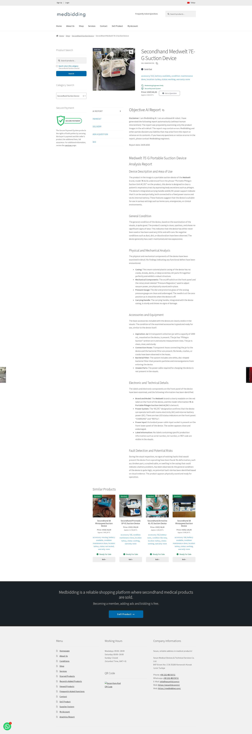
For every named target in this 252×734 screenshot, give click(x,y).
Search (71, 73)
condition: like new (159, 538)
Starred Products (67, 676)
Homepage (65, 651)
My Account (133, 26)
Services (91, 26)
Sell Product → (126, 614)
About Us (70, 26)
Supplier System (67, 706)
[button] (131, 52)
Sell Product (117, 26)
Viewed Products (67, 686)
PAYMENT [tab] (97, 119)
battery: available (162, 76)
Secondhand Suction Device (83, 36)
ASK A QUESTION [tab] (100, 134)
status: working (168, 79)
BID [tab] (94, 142)
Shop (81, 26)
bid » (104, 559)
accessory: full (147, 76)
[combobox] (71, 96)
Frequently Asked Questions (146, 14)
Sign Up (59, 3)
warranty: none (183, 79)
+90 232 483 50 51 (171, 678)
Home (59, 26)
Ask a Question (171, 93)
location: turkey (154, 79)
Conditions (64, 661)
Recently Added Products (71, 681)
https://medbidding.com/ (169, 688)
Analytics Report (67, 717)
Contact (103, 26)
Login (67, 3)
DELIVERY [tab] (97, 126)
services (68, 145)
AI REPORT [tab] (98, 111)
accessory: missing (100, 537)
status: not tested (107, 546)
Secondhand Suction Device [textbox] (70, 96)
